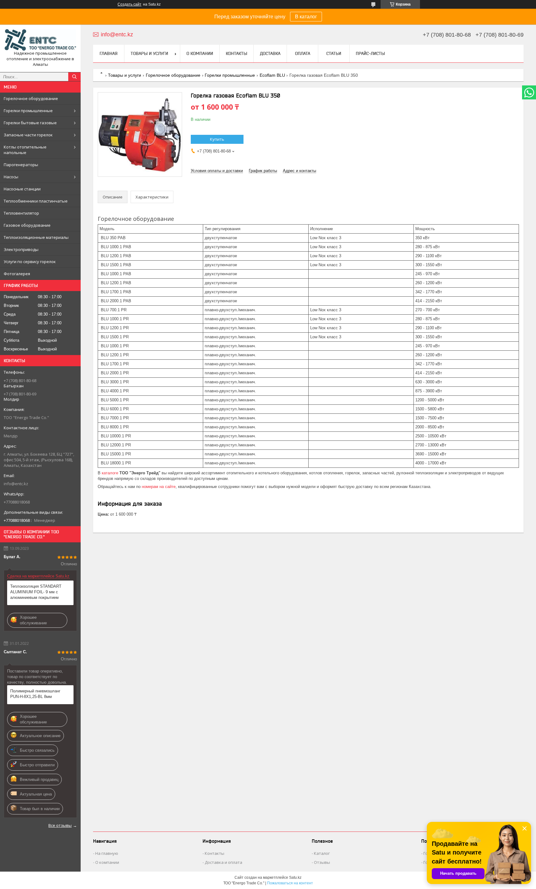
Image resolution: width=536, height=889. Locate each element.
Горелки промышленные (28, 110)
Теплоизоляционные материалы (36, 237)
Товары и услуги (149, 53)
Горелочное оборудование (31, 98)
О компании (199, 53)
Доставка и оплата (223, 862)
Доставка (270, 53)
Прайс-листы (370, 53)
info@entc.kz (16, 483)
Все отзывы (60, 825)
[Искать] (74, 76)
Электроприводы (21, 249)
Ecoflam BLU (272, 75)
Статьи (333, 53)
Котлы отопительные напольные (25, 149)
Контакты (236, 53)
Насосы (11, 177)
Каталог (322, 853)
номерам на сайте (159, 486)
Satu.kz (295, 877)
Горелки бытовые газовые (30, 122)
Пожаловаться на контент (290, 883)
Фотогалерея (17, 273)
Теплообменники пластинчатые (36, 201)
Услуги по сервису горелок (30, 261)
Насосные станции (22, 189)
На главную (106, 853)
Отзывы (322, 862)
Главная (109, 53)
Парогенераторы (21, 164)
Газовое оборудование (27, 225)
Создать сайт (129, 4)
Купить (217, 139)
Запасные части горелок (28, 135)
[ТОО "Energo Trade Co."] (40, 40)
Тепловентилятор (21, 213)
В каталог (306, 16)
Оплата (302, 53)
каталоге (110, 473)
